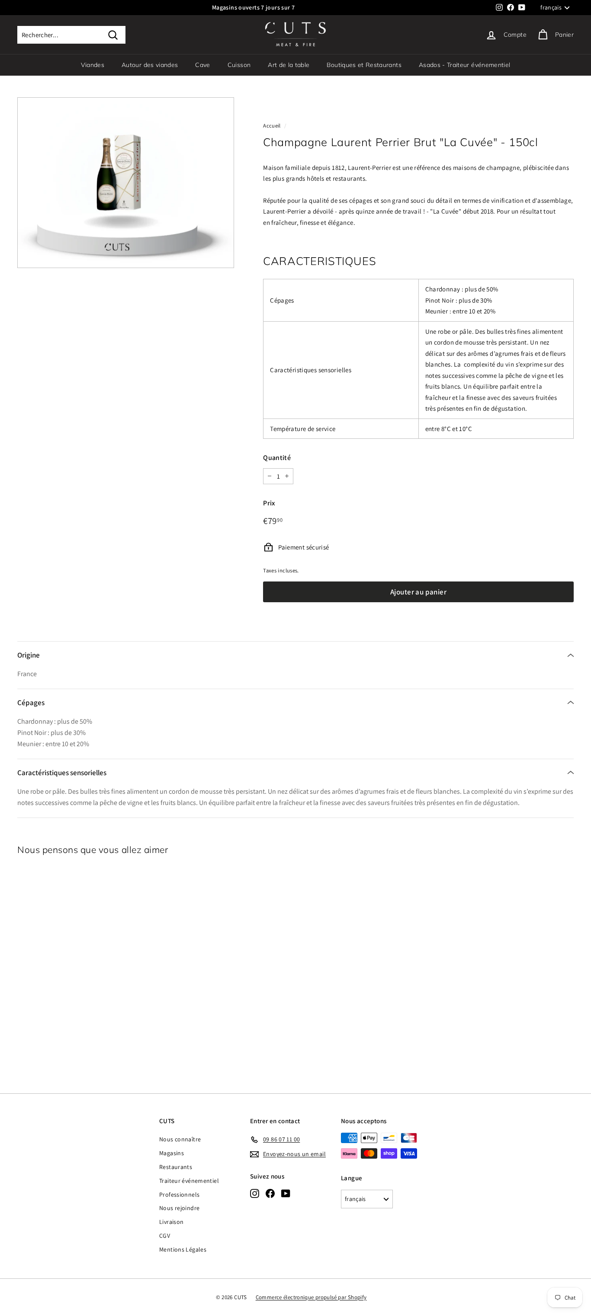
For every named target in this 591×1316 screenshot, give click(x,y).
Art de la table (288, 65)
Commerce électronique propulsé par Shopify (311, 1297)
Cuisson (239, 65)
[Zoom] (126, 183)
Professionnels (179, 1194)
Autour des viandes (150, 65)
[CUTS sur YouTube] (285, 1193)
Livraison (171, 1222)
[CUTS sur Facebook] (270, 1193)
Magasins (171, 1153)
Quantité (277, 457)
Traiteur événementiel (189, 1181)
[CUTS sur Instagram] (254, 1193)
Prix (269, 503)
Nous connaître (180, 1139)
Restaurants (175, 1167)
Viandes (92, 65)
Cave (202, 65)
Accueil (272, 125)
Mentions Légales (182, 1249)
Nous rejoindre (179, 1208)
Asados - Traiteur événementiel (465, 65)
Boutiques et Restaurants (364, 65)
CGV (164, 1235)
